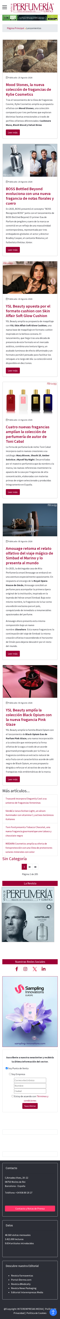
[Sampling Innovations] (30, 1011)
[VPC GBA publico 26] (30, 17)
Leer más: (13, 132)
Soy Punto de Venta (18, 1068)
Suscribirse (30, 1105)
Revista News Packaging (23, 1288)
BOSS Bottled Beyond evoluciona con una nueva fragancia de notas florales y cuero (30, 196)
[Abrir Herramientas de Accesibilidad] (53, 1312)
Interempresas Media (32, 1292)
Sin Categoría (14, 858)
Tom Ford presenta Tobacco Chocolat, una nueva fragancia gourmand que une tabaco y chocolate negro (28, 831)
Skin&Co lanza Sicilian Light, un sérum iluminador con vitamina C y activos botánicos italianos (30, 815)
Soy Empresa (18, 1074)
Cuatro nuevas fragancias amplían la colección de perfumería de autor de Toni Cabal (27, 434)
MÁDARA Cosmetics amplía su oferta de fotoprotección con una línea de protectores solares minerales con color (29, 847)
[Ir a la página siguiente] (30, 867)
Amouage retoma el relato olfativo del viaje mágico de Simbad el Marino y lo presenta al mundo (29, 555)
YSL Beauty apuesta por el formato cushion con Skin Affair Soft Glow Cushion (28, 311)
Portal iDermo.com (21, 1279)
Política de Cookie (35, 1313)
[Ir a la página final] (35, 867)
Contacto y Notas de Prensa (30, 1208)
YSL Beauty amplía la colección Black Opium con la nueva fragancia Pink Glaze (29, 717)
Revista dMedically (20, 1284)
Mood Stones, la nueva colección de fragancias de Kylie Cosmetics (28, 89)
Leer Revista (28, 921)
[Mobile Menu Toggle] (4, 7)
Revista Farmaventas (22, 1275)
